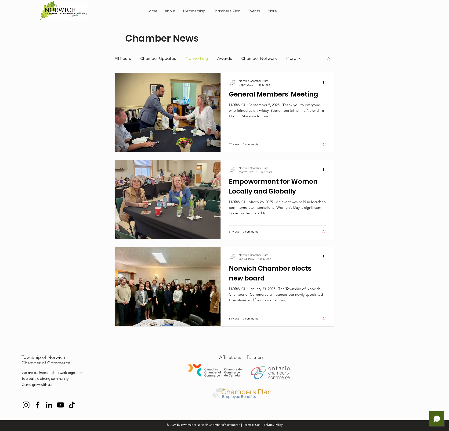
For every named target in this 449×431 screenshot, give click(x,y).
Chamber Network (259, 58)
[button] (170, 11)
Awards (224, 58)
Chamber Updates (158, 58)
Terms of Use (252, 425)
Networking (196, 58)
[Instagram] (26, 404)
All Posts (123, 58)
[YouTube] (60, 404)
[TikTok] (71, 404)
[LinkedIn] (49, 404)
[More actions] (325, 82)
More (291, 58)
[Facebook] (37, 404)
